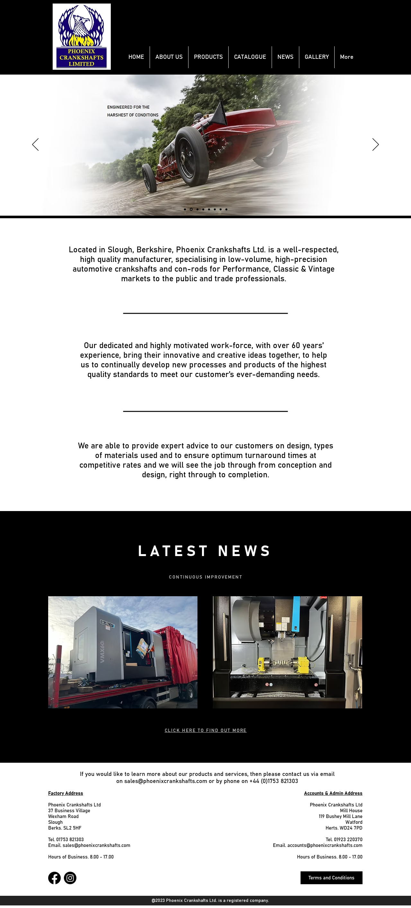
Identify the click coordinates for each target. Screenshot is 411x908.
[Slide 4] (215, 209)
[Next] (375, 145)
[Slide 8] (191, 209)
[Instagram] (70, 878)
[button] (208, 57)
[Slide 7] (185, 209)
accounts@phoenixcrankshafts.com (325, 845)
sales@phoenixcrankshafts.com (165, 781)
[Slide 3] (209, 209)
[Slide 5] (203, 209)
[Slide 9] (197, 209)
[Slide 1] (226, 209)
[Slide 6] (221, 209)
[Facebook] (54, 878)
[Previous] (35, 145)
